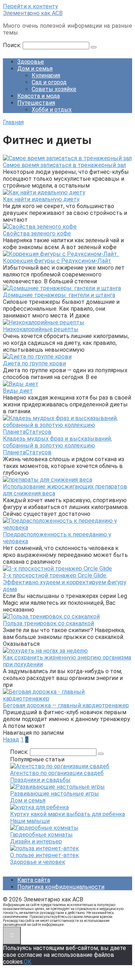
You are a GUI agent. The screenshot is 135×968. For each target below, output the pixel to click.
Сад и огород (49, 82)
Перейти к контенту (30, 6)
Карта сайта (33, 880)
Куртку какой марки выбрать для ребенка (67, 814)
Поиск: (13, 45)
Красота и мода (38, 96)
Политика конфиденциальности (60, 886)
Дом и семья (35, 68)
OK (27, 961)
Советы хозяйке (54, 89)
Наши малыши (30, 821)
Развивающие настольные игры (54, 793)
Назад (11, 739)
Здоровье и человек (37, 862)
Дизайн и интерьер (36, 841)
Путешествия (36, 102)
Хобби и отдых (52, 109)
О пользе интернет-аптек (44, 855)
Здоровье (30, 61)
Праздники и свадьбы (40, 779)
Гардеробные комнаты (41, 834)
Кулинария (46, 75)
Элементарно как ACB (33, 13)
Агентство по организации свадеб (57, 773)
